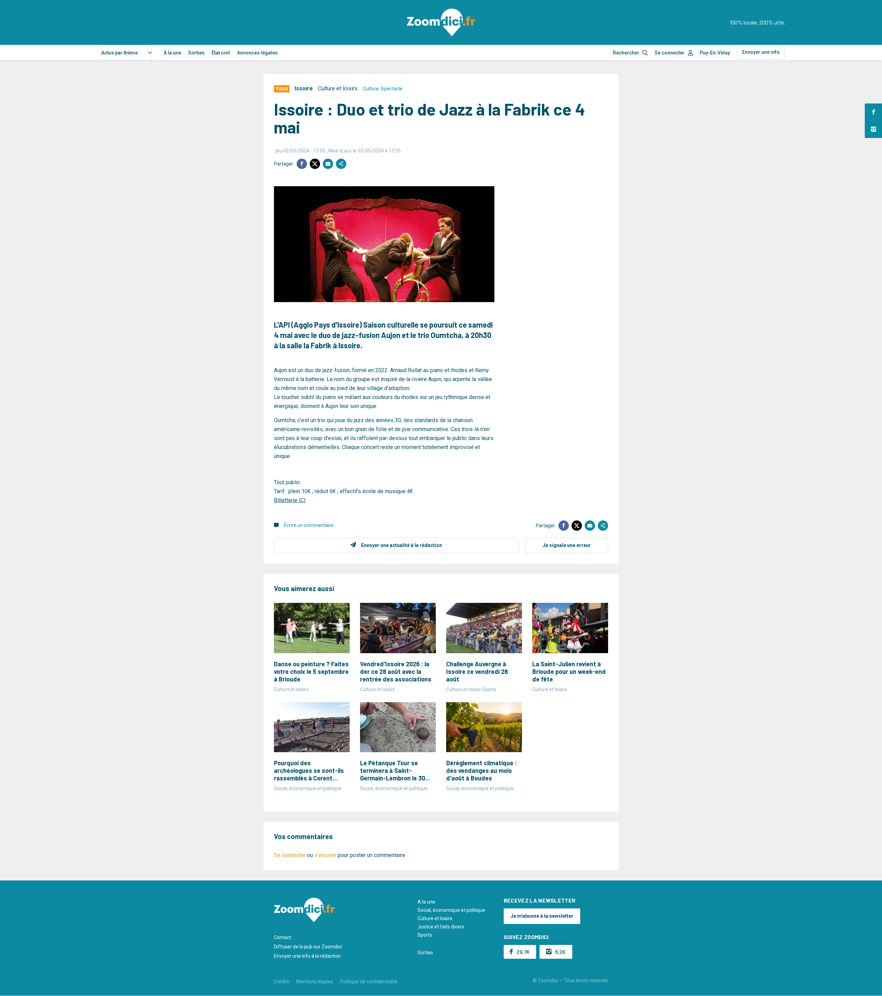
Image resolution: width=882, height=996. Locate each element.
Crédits (281, 981)
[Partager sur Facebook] (302, 164)
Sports (425, 935)
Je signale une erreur (567, 545)
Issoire (304, 88)
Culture (371, 88)
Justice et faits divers (441, 926)
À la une (172, 53)
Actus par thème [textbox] (119, 53)
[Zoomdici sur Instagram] (873, 129)
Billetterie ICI (290, 500)
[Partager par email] (328, 164)
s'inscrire (325, 855)
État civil (221, 53)
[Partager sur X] (315, 164)
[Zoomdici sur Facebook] (873, 112)
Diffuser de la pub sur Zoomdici (308, 946)
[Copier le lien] (341, 164)
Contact (282, 937)
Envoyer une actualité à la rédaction (401, 545)
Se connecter (670, 53)
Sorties (196, 53)
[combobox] (126, 52)
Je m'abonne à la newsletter (542, 916)
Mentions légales (314, 981)
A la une (426, 902)
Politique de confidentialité (369, 981)
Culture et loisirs (338, 88)
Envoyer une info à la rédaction (307, 956)
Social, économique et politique (451, 910)
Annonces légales (257, 53)
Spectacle (391, 88)
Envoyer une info (761, 52)
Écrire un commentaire (309, 525)
